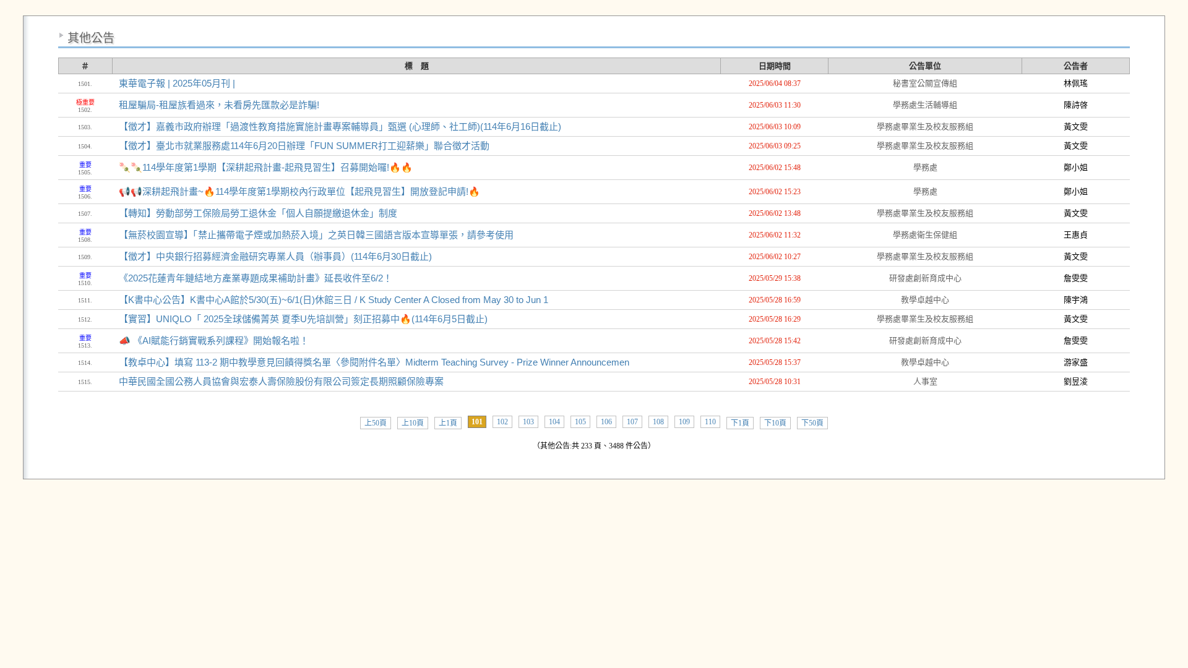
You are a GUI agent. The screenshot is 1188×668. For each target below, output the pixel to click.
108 (658, 421)
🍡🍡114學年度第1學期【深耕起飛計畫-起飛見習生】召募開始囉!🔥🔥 (266, 167)
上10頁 (413, 423)
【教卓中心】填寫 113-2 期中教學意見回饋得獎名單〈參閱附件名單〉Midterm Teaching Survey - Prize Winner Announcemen (374, 362)
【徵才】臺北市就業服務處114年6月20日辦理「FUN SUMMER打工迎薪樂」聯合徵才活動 (304, 145)
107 (632, 421)
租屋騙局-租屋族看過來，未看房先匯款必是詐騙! (219, 105)
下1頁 (740, 423)
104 (554, 421)
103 (528, 421)
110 (710, 421)
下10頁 (775, 423)
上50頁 (375, 423)
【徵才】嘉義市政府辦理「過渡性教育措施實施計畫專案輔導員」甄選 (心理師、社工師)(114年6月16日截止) (340, 126)
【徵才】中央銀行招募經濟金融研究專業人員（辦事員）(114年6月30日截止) (275, 256)
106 (606, 421)
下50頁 (812, 423)
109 (684, 421)
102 (502, 421)
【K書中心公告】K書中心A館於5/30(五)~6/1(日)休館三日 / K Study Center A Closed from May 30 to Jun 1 (333, 299)
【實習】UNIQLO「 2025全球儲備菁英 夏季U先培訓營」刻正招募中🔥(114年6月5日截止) (303, 319)
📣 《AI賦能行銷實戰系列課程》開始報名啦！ (214, 340)
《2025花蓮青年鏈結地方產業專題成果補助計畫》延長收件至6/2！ (255, 278)
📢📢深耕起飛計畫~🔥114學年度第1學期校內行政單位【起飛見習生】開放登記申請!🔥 (299, 191)
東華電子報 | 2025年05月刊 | (177, 83)
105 (580, 421)
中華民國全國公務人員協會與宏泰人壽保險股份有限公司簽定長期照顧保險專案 (281, 381)
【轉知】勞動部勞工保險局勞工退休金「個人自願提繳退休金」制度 (258, 213)
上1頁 (448, 423)
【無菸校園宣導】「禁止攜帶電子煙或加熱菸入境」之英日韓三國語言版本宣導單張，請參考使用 (316, 234)
